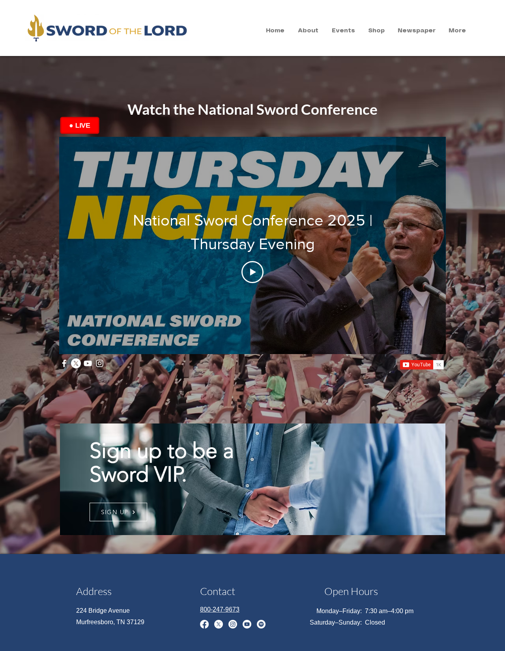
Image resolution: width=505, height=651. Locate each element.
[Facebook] (64, 363)
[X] (76, 363)
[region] (96, 27)
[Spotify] (261, 624)
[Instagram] (100, 363)
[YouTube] (88, 363)
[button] (308, 31)
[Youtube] (247, 624)
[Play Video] (252, 272)
